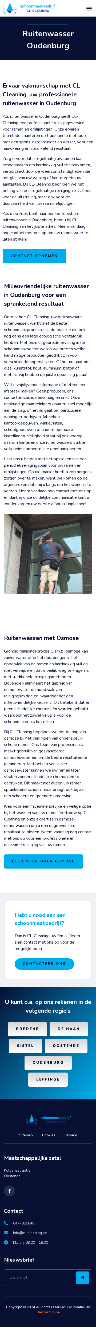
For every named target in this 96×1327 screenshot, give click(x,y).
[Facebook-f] (9, 1190)
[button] (89, 8)
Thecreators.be (48, 1312)
